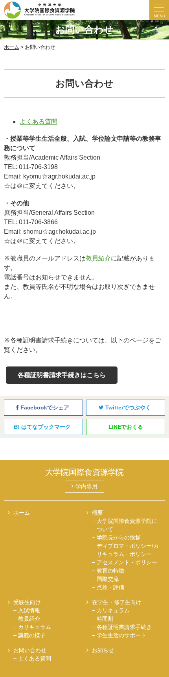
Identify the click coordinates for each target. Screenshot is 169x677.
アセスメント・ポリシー (127, 562)
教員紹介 (98, 258)
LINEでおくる (125, 427)
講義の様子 (32, 635)
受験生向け (27, 602)
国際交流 (108, 579)
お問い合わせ (29, 650)
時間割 (105, 619)
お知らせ (103, 650)
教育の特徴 (110, 570)
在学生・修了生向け (116, 602)
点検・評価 (110, 587)
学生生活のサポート (121, 635)
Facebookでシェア (44, 407)
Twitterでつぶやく (127, 407)
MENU (159, 16)
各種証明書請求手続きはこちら (62, 375)
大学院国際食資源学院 (84, 472)
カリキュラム (34, 627)
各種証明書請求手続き (124, 627)
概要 (97, 513)
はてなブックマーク (42, 427)
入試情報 (29, 610)
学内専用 (86, 486)
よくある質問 (38, 121)
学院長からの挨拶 (119, 537)
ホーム (21, 513)
